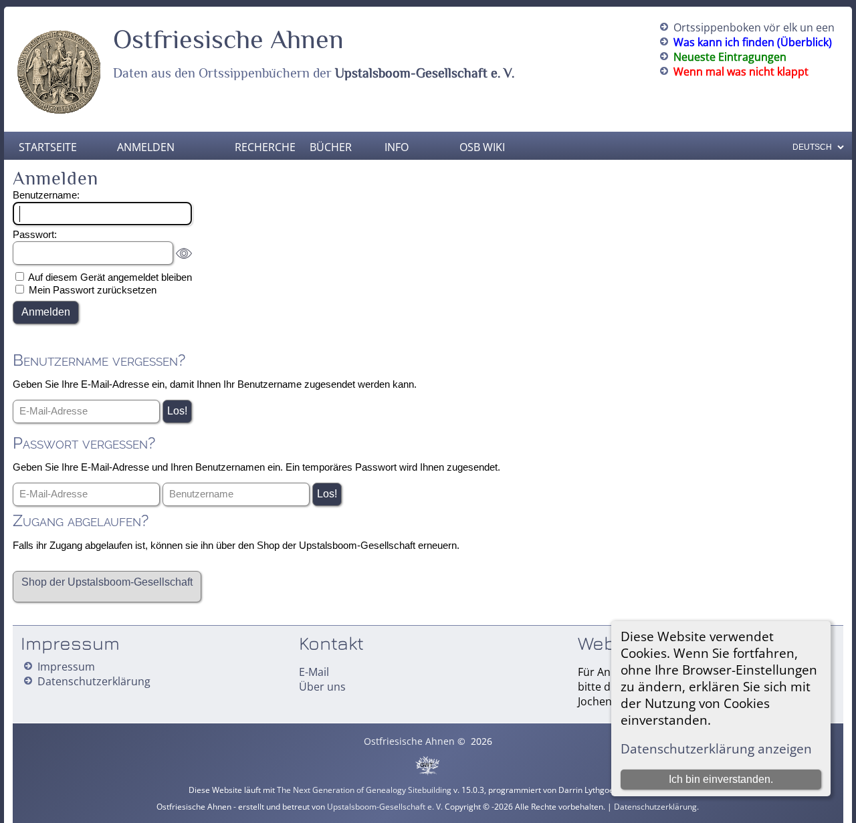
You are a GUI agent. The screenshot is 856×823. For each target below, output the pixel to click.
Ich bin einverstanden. (721, 779)
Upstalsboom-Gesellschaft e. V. (424, 73)
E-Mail (314, 672)
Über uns (322, 686)
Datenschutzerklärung (93, 681)
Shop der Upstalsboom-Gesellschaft (107, 582)
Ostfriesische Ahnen (228, 39)
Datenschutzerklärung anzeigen (716, 748)
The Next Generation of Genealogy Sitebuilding (364, 790)
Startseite (48, 147)
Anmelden (146, 147)
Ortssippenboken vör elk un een (754, 27)
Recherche (262, 147)
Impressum (66, 666)
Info (397, 147)
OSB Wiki (482, 147)
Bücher (331, 147)
